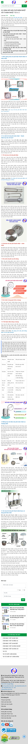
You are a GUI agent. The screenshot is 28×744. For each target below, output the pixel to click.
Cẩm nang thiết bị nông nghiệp (11, 646)
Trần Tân (12, 15)
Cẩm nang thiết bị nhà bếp (10, 643)
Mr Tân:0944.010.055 (8, 686)
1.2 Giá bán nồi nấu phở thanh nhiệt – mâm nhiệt (15, 39)
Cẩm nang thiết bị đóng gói (10, 648)
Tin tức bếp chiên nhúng (10, 654)
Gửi (23, 599)
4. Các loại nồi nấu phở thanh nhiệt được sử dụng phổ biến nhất (14, 51)
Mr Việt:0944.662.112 (7, 687)
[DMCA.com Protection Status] (14, 738)
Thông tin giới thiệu (5, 700)
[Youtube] (7, 724)
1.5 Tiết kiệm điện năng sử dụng (11, 45)
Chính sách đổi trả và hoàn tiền (8, 716)
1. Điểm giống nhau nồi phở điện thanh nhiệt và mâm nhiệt (14, 31)
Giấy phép (3, 706)
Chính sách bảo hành (6, 702)
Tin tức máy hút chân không (11, 656)
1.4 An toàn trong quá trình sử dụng (12, 44)
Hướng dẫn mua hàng (6, 711)
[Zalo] (11, 724)
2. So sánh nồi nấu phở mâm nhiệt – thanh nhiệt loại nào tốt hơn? (14, 34)
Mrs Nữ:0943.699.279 (20, 686)
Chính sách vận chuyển (6, 704)
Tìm (25, 5)
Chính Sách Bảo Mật (6, 718)
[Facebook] (3, 724)
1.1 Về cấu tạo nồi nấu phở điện (11, 37)
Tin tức (5, 651)
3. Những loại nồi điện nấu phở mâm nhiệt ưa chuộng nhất (14, 48)
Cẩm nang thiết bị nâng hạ (10, 640)
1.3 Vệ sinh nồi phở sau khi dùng (11, 42)
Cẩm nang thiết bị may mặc (10, 638)
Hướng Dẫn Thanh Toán (7, 713)
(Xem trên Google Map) (7, 684)
